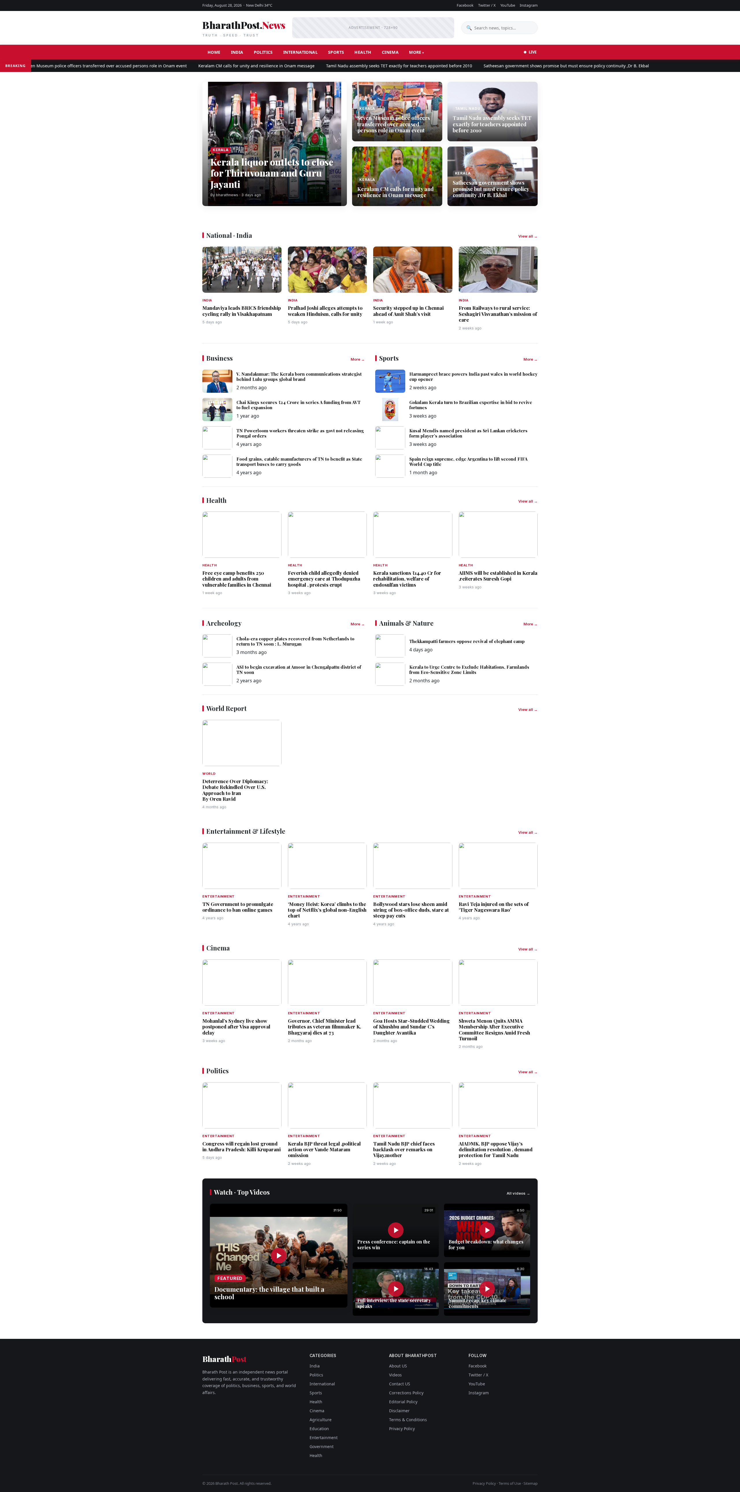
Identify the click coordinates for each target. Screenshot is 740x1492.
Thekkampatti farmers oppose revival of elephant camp (467, 641)
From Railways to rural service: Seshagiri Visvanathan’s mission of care (498, 314)
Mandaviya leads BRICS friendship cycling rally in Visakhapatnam (241, 311)
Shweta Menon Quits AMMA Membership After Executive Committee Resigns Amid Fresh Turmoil (494, 1029)
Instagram (529, 5)
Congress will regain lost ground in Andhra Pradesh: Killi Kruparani (241, 1146)
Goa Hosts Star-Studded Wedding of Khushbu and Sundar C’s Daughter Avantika (411, 1026)
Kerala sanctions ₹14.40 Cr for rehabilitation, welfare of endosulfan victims (407, 579)
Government (322, 1446)
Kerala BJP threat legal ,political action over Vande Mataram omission (324, 1149)
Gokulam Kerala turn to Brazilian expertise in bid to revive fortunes (470, 404)
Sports (336, 52)
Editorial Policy (403, 1401)
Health (362, 52)
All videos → (518, 1193)
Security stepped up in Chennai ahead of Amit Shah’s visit (408, 311)
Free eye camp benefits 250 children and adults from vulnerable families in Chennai (236, 579)
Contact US (399, 1384)
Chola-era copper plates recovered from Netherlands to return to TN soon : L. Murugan (295, 641)
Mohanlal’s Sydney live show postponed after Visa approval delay (236, 1026)
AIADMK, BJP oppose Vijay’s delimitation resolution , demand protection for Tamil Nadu (495, 1149)
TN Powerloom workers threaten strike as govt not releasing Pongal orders (300, 433)
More (415, 52)
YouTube (507, 5)
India (237, 52)
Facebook (465, 5)
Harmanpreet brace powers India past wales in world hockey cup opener (473, 376)
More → (358, 359)
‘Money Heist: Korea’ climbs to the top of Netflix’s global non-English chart (327, 910)
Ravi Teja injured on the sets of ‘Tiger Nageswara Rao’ (494, 907)
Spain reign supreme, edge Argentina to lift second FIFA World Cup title (468, 461)
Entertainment (324, 1437)
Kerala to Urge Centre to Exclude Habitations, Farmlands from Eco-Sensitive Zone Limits (469, 669)
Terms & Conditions (408, 1419)
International (300, 52)
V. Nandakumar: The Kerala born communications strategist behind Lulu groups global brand (299, 376)
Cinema (390, 52)
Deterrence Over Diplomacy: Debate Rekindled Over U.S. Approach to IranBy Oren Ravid (235, 790)
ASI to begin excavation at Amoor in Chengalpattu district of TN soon (298, 669)
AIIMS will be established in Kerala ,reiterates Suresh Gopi (498, 576)
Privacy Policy (402, 1428)
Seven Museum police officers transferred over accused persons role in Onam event (393, 124)
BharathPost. (243, 27)
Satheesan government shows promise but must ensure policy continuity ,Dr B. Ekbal (532, 65)
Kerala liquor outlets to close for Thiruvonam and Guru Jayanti (271, 172)
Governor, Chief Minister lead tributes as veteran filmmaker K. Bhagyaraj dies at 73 (324, 1026)
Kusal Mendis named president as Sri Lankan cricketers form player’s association (468, 433)
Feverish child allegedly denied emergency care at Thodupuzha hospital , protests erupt (324, 579)
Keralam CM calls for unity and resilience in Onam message (222, 65)
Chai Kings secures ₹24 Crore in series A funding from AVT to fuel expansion (298, 404)
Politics (263, 52)
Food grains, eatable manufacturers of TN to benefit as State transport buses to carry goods (299, 461)
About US (398, 1366)
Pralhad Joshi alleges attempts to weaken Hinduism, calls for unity (325, 311)
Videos (395, 1375)
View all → (528, 236)
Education (319, 1428)
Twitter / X (487, 5)
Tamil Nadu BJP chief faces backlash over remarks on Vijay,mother (404, 1149)
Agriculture (321, 1419)
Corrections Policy (406, 1392)
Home (214, 52)
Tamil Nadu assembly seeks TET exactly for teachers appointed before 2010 (365, 65)
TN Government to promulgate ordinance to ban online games (237, 907)
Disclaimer (399, 1410)
